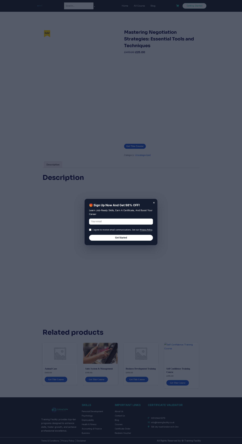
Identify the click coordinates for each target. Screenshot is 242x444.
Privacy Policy (146, 229)
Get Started (121, 237)
